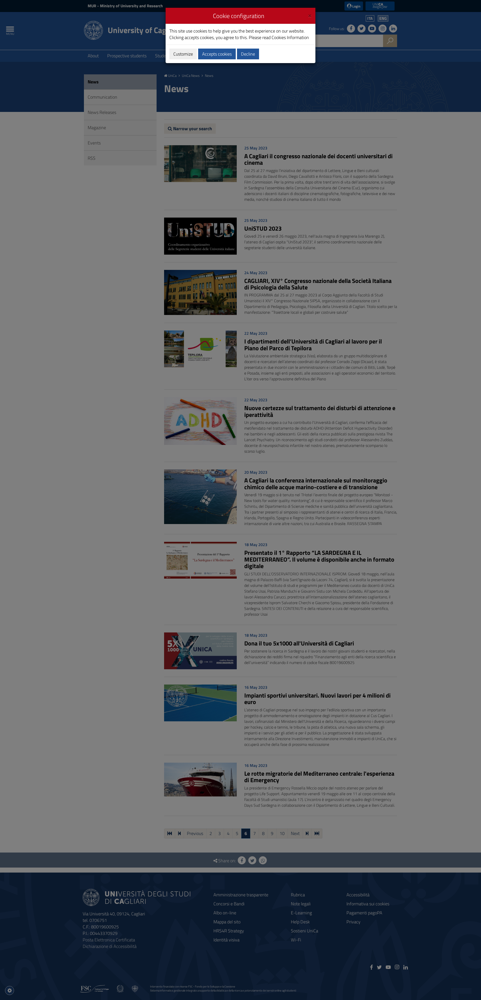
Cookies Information (290, 37)
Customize (183, 54)
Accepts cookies (217, 54)
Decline (248, 54)
